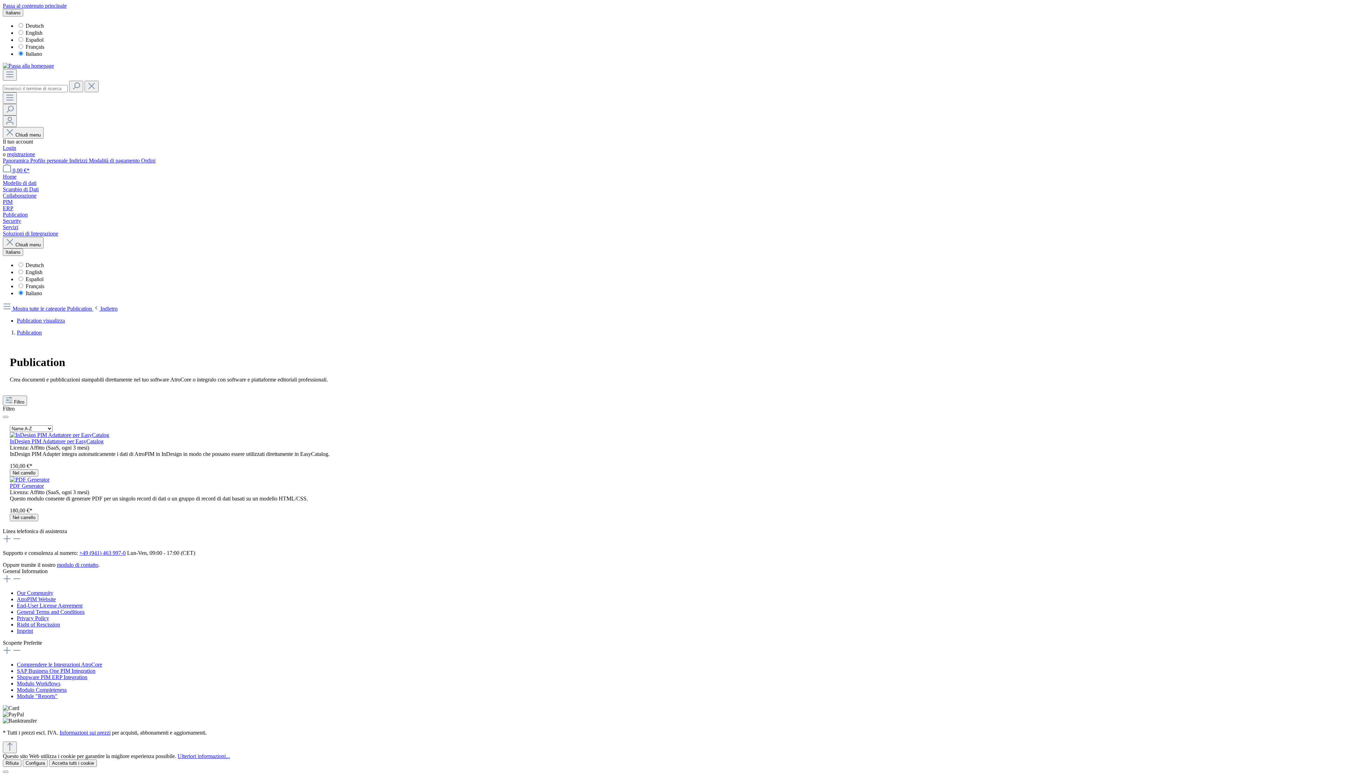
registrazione (21, 154)
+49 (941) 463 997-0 (102, 553)
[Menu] (10, 75)
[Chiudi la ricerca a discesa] (92, 86)
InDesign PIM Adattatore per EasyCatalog (57, 441)
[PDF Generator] (29, 480)
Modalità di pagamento (115, 161)
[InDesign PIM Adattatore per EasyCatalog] (59, 435)
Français (35, 47)
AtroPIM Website (36, 599)
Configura (35, 763)
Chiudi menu (28, 135)
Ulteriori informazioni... (204, 756)
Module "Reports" (37, 696)
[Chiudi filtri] (5, 417)
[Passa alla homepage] (28, 66)
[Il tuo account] (10, 121)
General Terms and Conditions (51, 612)
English (34, 33)
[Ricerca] (76, 86)
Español (35, 40)
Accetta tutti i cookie (73, 763)
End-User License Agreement (49, 606)
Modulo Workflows (38, 684)
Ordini (148, 161)
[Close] (5, 772)
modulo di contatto (77, 565)
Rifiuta (12, 763)
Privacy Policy (33, 618)
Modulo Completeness (42, 690)
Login (9, 148)
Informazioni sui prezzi (85, 733)
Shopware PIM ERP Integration (52, 677)
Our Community (35, 593)
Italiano (34, 54)
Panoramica (16, 161)
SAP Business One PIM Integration (56, 671)
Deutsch (35, 26)
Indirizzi (79, 161)
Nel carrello (24, 473)
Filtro (19, 402)
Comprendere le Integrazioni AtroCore (59, 665)
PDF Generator (27, 486)
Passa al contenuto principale (35, 6)
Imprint (25, 631)
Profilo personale (49, 161)
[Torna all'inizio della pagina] (10, 747)
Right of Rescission (38, 625)
